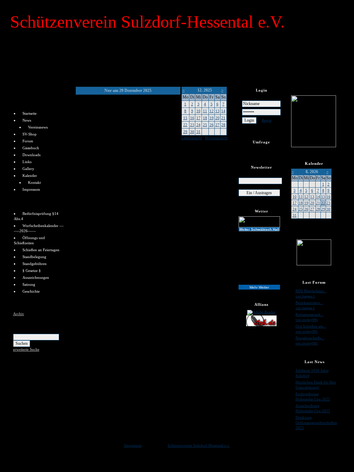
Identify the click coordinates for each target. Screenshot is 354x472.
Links (26, 162)
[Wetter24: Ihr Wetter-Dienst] (262, 221)
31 (198, 132)
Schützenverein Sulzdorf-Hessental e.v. (199, 445)
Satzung (28, 284)
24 (198, 125)
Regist (266, 120)
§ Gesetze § (31, 270)
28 (223, 125)
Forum (27, 141)
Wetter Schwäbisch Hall (259, 229)
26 (211, 125)
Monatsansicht (216, 138)
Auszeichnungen (35, 277)
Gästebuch (30, 148)
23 (192, 125)
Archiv (18, 314)
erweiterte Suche (26, 349)
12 (211, 111)
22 (185, 125)
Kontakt (34, 182)
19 (211, 118)
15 (185, 118)
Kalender (29, 175)
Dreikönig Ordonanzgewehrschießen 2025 (316, 422)
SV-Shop (29, 134)
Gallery (28, 169)
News (26, 120)
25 (205, 125)
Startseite (29, 113)
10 (198, 111)
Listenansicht (191, 138)
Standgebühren (34, 264)
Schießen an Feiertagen (40, 250)
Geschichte (31, 291)
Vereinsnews (38, 127)
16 (192, 118)
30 (192, 132)
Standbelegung (34, 257)
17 (198, 118)
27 (217, 125)
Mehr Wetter (259, 287)
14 (223, 111)
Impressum (31, 189)
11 (205, 111)
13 (217, 111)
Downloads (31, 155)
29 (185, 132)
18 (205, 118)
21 (223, 118)
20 (217, 118)
